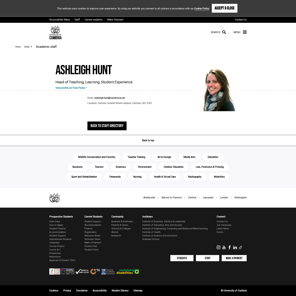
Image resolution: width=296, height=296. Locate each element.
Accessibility (100, 290)
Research (116, 235)
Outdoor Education (173, 167)
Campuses (54, 242)
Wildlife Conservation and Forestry (96, 157)
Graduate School (150, 239)
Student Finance (57, 228)
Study (26, 46)
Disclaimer (82, 290)
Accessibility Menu (59, 20)
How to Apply (56, 225)
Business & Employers (122, 221)
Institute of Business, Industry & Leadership (163, 221)
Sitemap (138, 290)
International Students (60, 239)
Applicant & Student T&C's (62, 260)
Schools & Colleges (121, 228)
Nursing (137, 177)
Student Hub (90, 246)
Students (182, 258)
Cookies (53, 290)
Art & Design (164, 157)
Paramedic (115, 177)
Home (18, 46)
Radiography (194, 177)
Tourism (99, 167)
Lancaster (208, 197)
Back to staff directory (106, 125)
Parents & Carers (119, 225)
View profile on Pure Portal (70, 88)
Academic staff (46, 47)
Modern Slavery (120, 290)
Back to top (148, 140)
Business (77, 167)
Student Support (57, 235)
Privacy (67, 290)
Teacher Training (136, 157)
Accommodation (57, 232)
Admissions (55, 256)
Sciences (121, 167)
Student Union (91, 249)
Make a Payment (92, 242)
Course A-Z (55, 249)
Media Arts (189, 157)
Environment (144, 167)
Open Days (54, 221)
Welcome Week (92, 235)
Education (213, 157)
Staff (77, 20)
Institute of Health (151, 232)
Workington (240, 197)
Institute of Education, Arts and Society (162, 225)
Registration (90, 232)
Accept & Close (225, 8)
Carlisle (192, 197)
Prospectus (55, 253)
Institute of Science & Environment (159, 235)
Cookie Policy (201, 8)
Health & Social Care (165, 177)
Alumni (114, 232)
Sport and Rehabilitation (84, 177)
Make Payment (115, 20)
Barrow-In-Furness (172, 197)
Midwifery (219, 177)
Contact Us (241, 20)
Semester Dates (92, 239)
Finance (88, 228)
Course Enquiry (56, 246)
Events (220, 232)
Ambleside (149, 197)
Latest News (223, 228)
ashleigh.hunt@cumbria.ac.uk (109, 98)
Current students (94, 20)
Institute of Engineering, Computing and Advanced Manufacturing (175, 228)
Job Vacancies (224, 225)
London (224, 197)
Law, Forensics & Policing (210, 167)
